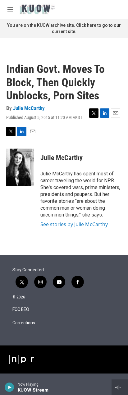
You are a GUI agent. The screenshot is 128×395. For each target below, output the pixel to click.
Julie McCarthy (29, 108)
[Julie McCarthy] (20, 167)
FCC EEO (20, 309)
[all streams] (120, 387)
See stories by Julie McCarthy (74, 224)
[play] (9, 387)
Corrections (23, 323)
